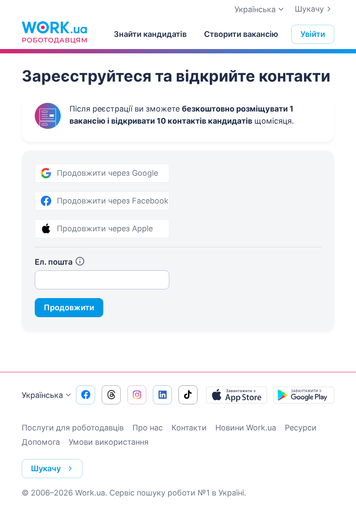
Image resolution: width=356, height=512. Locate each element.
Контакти (189, 427)
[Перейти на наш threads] (111, 394)
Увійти (312, 34)
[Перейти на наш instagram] (136, 394)
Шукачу (309, 8)
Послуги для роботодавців (73, 427)
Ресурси (300, 427)
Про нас (147, 427)
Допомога (41, 441)
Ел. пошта (54, 261)
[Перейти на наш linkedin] (162, 394)
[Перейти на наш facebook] (85, 394)
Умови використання (108, 441)
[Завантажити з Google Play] (304, 394)
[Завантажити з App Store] (236, 394)
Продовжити (69, 307)
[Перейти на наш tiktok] (188, 394)
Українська (42, 395)
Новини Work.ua (245, 427)
